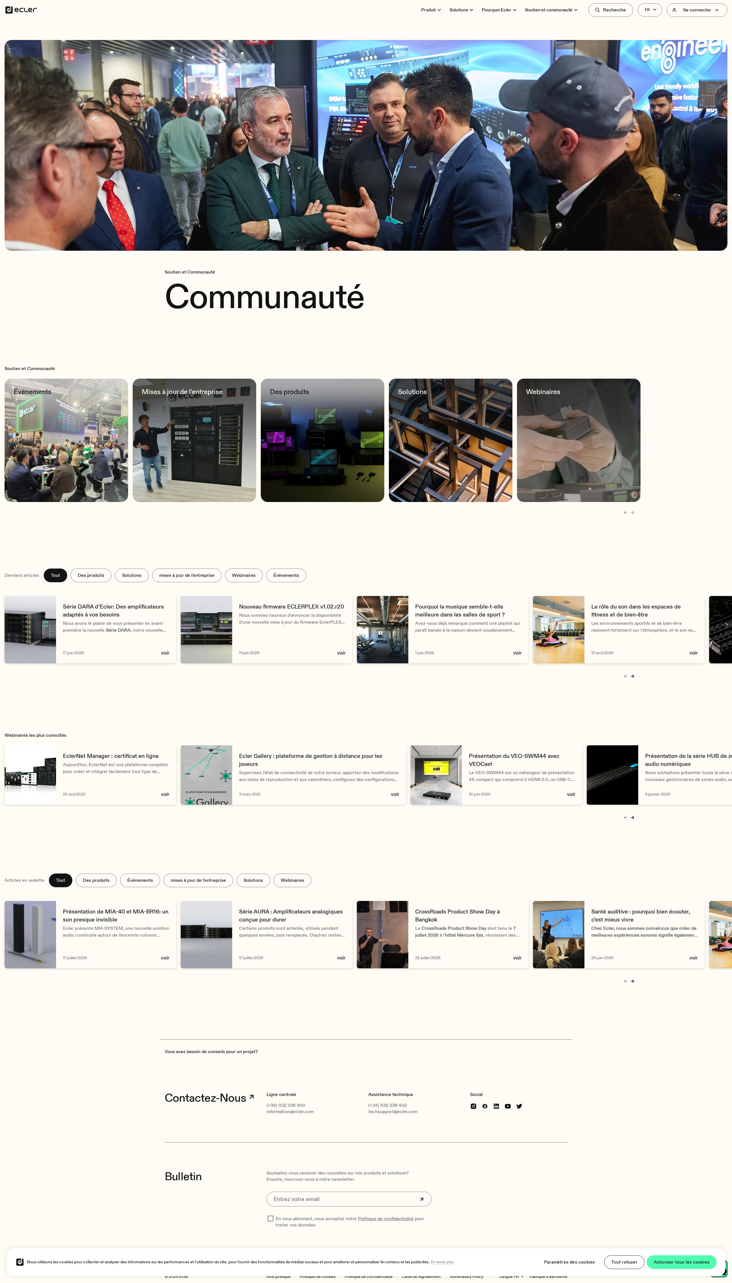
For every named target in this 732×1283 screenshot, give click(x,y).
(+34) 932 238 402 (387, 1105)
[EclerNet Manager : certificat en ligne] (90, 775)
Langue (506, 1276)
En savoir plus (442, 1262)
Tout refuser (624, 1262)
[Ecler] (21, 10)
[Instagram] (473, 1105)
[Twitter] (519, 1105)
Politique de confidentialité (385, 1219)
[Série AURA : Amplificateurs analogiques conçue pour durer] (266, 934)
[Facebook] (485, 1105)
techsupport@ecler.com (392, 1112)
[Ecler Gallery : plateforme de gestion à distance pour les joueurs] (293, 775)
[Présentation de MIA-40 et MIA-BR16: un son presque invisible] (90, 934)
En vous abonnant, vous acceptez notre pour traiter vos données (350, 1222)
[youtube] (507, 1105)
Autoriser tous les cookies (681, 1262)
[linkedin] (496, 1105)
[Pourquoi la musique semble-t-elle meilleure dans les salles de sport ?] (442, 629)
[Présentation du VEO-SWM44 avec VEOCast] (496, 775)
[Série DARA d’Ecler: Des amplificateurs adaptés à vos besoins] (90, 629)
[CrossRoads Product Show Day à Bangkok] (442, 934)
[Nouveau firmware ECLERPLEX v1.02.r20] (266, 629)
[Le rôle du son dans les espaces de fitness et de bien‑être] (619, 629)
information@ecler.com (290, 1112)
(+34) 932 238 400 (285, 1105)
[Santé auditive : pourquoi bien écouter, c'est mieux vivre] (619, 934)
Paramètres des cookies (569, 1262)
